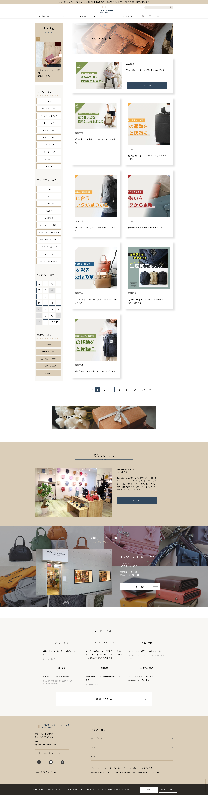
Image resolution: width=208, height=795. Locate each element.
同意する (149, 790)
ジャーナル (95, 768)
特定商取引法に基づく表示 (101, 772)
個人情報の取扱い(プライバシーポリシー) (132, 772)
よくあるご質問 (128, 16)
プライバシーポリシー (168, 790)
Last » (153, 389)
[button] (60, 55)
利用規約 (156, 772)
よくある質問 (147, 768)
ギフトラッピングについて (115, 768)
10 (135, 389)
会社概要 (133, 768)
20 (143, 389)
